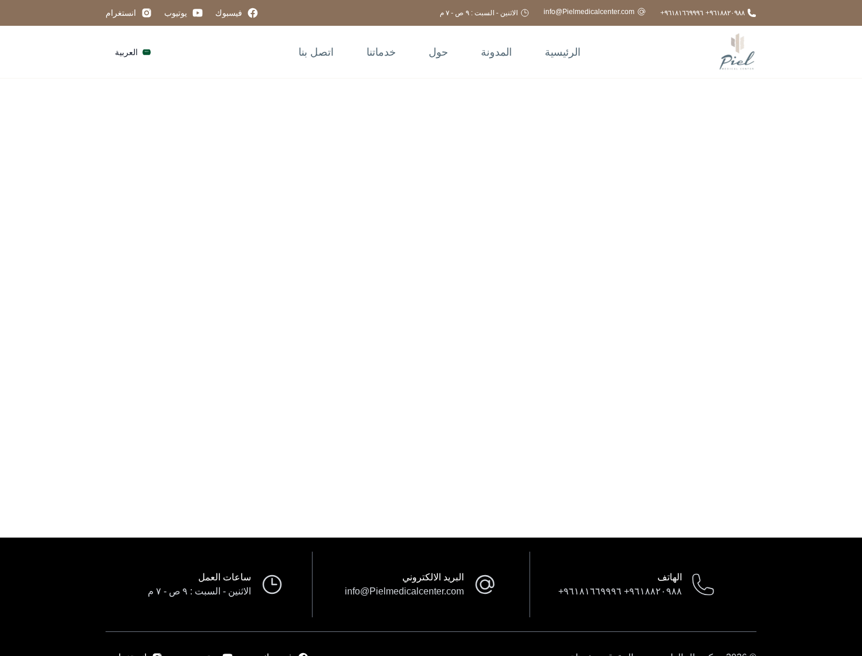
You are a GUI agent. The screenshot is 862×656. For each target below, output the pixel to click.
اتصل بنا (316, 52)
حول (438, 52)
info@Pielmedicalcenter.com (589, 12)
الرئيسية (563, 52)
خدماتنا (381, 52)
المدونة (496, 52)
